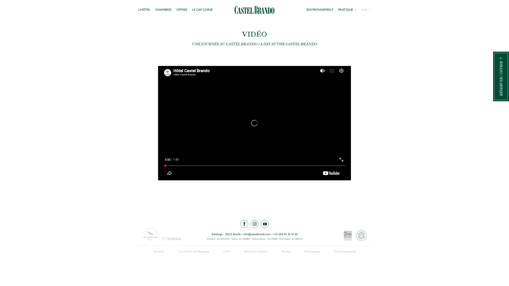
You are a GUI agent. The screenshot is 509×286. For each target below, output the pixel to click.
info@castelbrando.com (257, 234)
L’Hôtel (144, 10)
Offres (181, 10)
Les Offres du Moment (193, 251)
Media (286, 251)
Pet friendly (361, 235)
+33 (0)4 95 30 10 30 (285, 234)
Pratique (345, 10)
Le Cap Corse (202, 10)
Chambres (163, 10)
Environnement (320, 10)
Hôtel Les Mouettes (150, 234)
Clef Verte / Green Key (347, 236)
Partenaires (312, 251)
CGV (226, 251)
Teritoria (171, 238)
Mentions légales (256, 251)
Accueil (158, 251)
